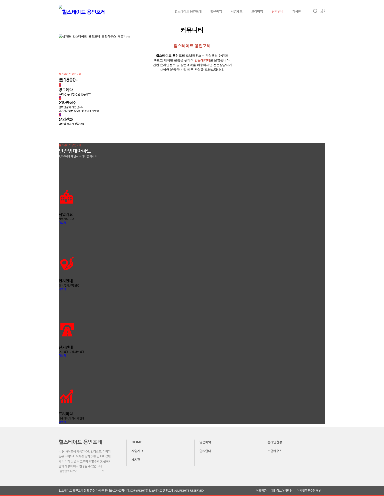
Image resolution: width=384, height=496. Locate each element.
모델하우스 (275, 450)
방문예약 (216, 11)
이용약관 (261, 490)
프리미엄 (257, 11)
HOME (137, 442)
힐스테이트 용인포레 (188, 11)
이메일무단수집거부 (309, 490)
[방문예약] (60, 85)
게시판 (296, 11)
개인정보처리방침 (281, 490)
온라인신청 (275, 442)
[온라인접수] (60, 98)
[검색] (315, 11)
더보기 (62, 222)
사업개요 (236, 11)
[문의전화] (60, 114)
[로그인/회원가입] (322, 11)
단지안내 (277, 11)
